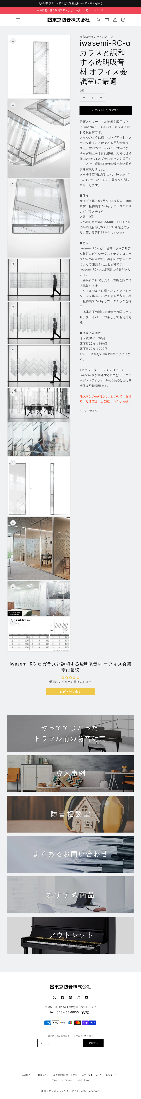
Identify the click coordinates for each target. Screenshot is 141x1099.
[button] (18, 20)
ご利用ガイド (42, 1075)
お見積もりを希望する (106, 109)
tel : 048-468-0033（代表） (70, 1012)
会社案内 (26, 1075)
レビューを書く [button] (70, 692)
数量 (82, 90)
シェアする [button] (90, 411)
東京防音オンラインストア (59, 1090)
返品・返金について (91, 1075)
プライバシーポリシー (61, 1080)
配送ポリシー (112, 1075)
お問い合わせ (83, 1080)
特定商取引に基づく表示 (65, 1075)
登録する (93, 1042)
